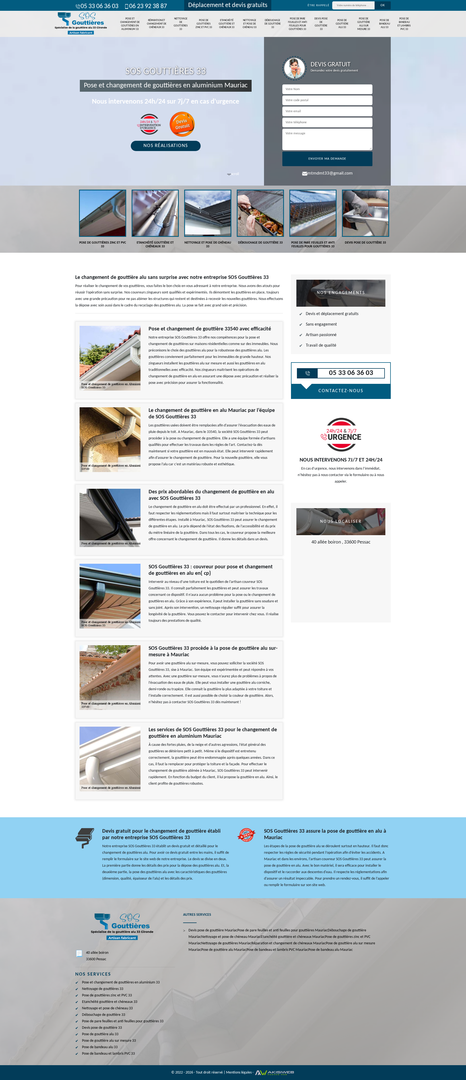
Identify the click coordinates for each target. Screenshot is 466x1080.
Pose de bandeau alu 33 (384, 24)
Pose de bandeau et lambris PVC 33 (404, 24)
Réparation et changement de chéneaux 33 (156, 24)
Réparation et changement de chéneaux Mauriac (288, 943)
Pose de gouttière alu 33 (342, 24)
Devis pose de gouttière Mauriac (213, 930)
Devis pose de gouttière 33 (321, 24)
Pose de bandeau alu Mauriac (330, 950)
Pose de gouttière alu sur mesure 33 (363, 24)
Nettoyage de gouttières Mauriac (226, 943)
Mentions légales (239, 1073)
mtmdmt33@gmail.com (330, 173)
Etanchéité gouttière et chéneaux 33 (227, 24)
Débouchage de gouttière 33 (273, 24)
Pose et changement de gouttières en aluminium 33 (130, 24)
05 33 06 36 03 (99, 6)
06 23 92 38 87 (148, 6)
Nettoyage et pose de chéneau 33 (249, 24)
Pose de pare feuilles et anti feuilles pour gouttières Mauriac (282, 930)
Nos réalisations (165, 145)
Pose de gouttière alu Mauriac (223, 950)
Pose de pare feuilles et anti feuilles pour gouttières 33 (297, 24)
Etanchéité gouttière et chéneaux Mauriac (293, 937)
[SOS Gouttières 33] (80, 24)
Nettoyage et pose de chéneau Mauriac (231, 937)
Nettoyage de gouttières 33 (181, 24)
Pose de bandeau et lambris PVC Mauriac (277, 950)
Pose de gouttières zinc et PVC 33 (204, 24)
